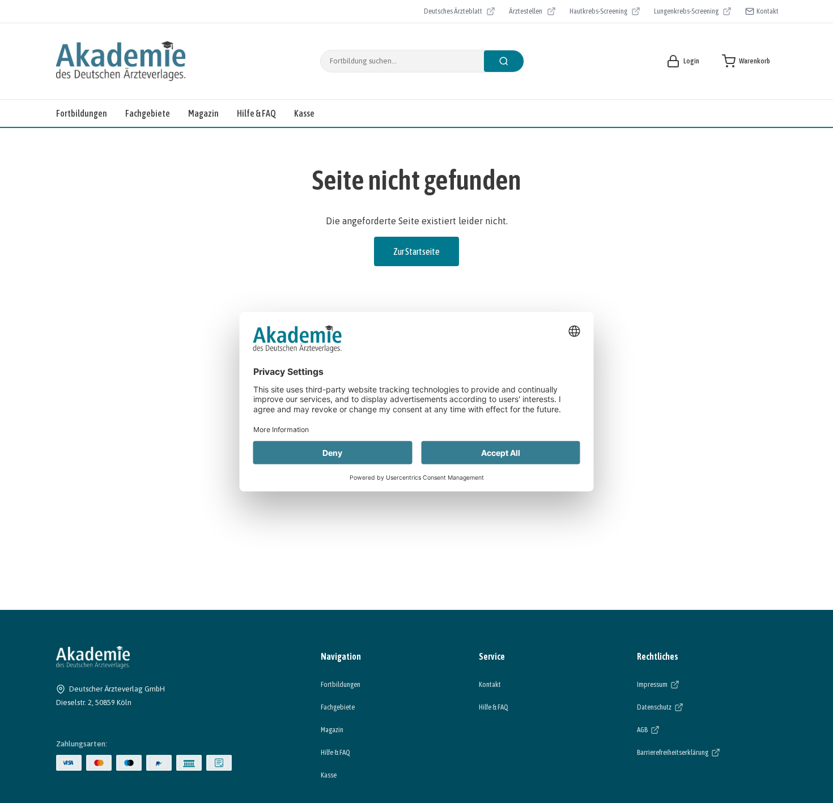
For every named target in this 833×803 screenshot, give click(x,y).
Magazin (203, 113)
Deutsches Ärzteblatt (453, 12)
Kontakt (767, 11)
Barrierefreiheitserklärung (707, 752)
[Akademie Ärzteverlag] (120, 61)
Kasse (304, 113)
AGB (677, 729)
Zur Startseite (416, 251)
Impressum (687, 684)
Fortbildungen (81, 113)
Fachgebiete (147, 113)
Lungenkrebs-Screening (686, 12)
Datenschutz (689, 706)
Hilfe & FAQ (256, 113)
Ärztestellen (532, 12)
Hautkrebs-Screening (598, 12)
